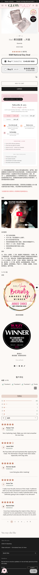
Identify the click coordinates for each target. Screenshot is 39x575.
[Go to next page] (30, 521)
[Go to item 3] (26, 388)
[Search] (6, 6)
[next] (37, 1)
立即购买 (19, 89)
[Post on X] (17, 366)
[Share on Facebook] (15, 366)
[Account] (33, 6)
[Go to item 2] (16, 388)
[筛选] (3, 418)
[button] (16, 52)
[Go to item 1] (6, 388)
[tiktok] (7, 572)
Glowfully (19, 43)
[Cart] (37, 6)
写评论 (19, 396)
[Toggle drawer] (2, 5)
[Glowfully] (19, 5)
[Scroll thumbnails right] (35, 388)
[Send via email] (22, 366)
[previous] (2, 1)
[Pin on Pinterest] (19, 366)
